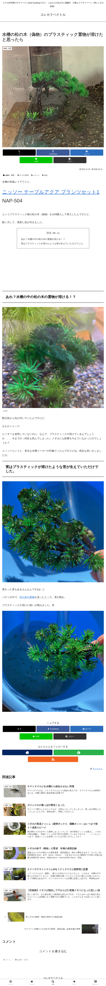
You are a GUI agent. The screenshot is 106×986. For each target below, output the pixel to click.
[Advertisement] (53, 270)
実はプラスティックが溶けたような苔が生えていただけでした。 (53, 243)
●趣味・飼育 (9, 175)
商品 (45, 175)
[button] (69, 160)
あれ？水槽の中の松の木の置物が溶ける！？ (43, 239)
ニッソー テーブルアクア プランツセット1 (50, 192)
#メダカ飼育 (24, 175)
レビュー (36, 175)
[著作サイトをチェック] (27, 752)
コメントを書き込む (53, 951)
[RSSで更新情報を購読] (53, 759)
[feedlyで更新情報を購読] (79, 752)
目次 (49, 233)
